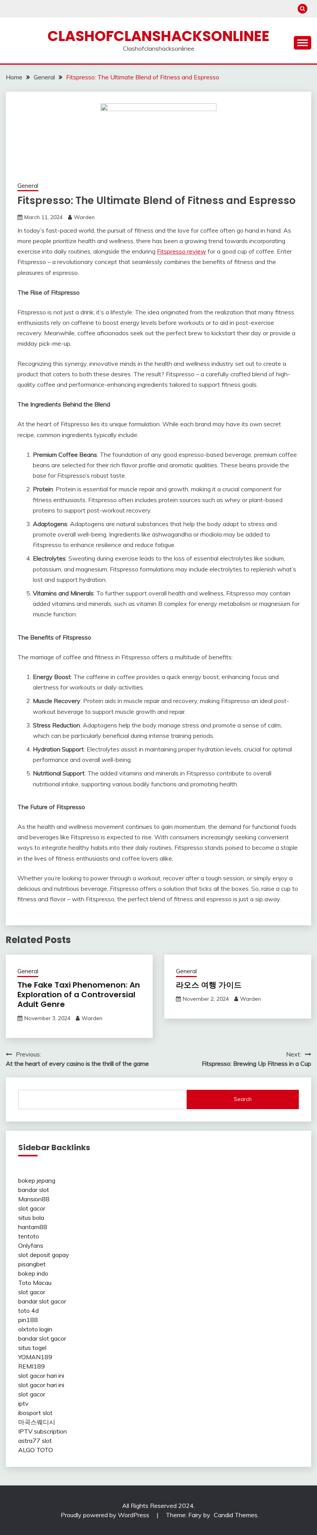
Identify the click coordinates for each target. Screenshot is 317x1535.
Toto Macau (34, 1282)
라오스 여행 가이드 (209, 984)
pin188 (28, 1320)
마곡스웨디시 (36, 1422)
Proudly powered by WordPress (106, 1515)
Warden (84, 217)
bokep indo (33, 1273)
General (27, 185)
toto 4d (28, 1310)
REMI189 (31, 1366)
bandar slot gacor (42, 1301)
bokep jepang (36, 1180)
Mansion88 (33, 1199)
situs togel (32, 1347)
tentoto (28, 1236)
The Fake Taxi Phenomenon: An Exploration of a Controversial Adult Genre (78, 994)
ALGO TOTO (35, 1450)
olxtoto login (35, 1329)
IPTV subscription (42, 1431)
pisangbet (32, 1264)
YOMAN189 (35, 1357)
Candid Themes (235, 1515)
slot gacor (31, 1208)
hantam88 (32, 1227)
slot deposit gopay (43, 1255)
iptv (23, 1403)
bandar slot (33, 1190)
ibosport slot (35, 1413)
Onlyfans (30, 1245)
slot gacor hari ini (41, 1375)
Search (243, 1099)
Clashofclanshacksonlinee (158, 36)
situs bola (31, 1217)
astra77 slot (35, 1440)
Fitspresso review (181, 251)
